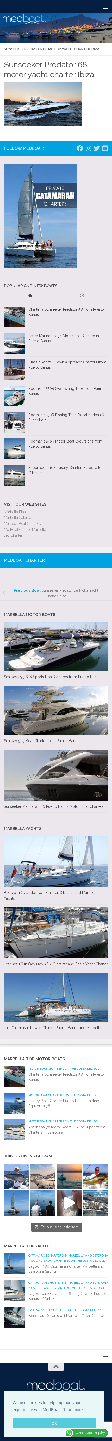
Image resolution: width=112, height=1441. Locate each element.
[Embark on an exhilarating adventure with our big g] (16, 1176)
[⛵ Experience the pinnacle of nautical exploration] (16, 1203)
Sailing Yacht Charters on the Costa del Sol (68, 1261)
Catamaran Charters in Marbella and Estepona (68, 1255)
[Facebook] (80, 148)
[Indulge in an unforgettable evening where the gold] (69, 1176)
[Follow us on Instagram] (88, 148)
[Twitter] (97, 148)
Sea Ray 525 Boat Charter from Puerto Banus (41, 741)
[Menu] (105, 6)
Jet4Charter (13, 535)
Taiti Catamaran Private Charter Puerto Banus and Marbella (52, 1028)
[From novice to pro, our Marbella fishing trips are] (95, 1176)
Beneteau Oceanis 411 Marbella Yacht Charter (66, 1315)
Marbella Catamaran (20, 518)
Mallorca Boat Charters (22, 524)
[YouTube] (105, 148)
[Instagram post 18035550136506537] (69, 1203)
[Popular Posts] (30, 296)
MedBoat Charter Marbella (25, 530)
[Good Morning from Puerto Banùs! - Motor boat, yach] (95, 1203)
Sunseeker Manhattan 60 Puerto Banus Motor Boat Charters (54, 806)
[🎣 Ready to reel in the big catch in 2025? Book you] (42, 1203)
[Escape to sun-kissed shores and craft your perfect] (42, 1176)
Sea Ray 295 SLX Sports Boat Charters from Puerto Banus (52, 677)
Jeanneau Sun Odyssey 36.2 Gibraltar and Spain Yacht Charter (56, 964)
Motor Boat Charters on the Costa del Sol (63, 1069)
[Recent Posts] (82, 296)
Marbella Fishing (17, 512)
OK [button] (54, 1423)
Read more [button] (72, 1410)
